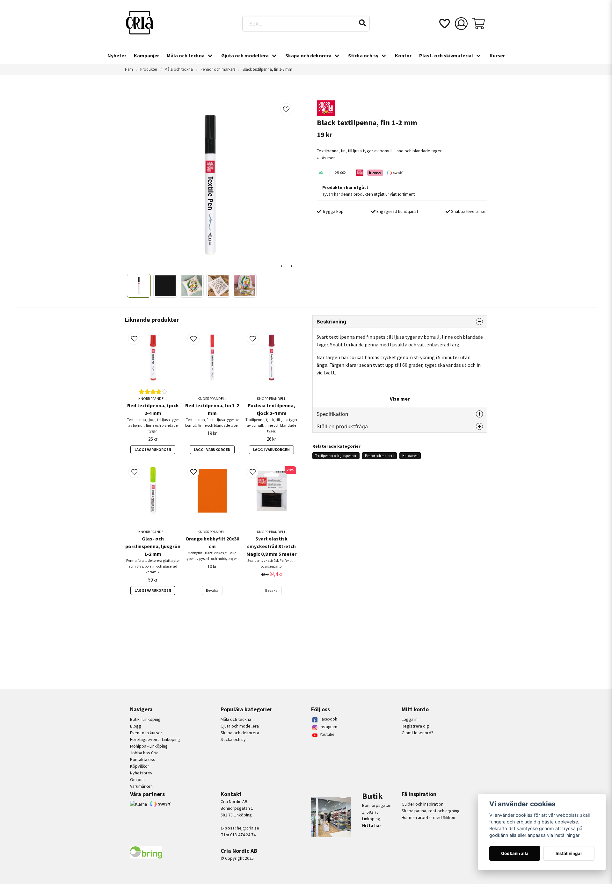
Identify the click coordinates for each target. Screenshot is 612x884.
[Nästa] (291, 266)
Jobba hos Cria (144, 753)
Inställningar (569, 853)
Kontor (403, 55)
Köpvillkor (139, 766)
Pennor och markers (217, 69)
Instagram (328, 726)
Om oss (137, 779)
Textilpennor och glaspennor (335, 455)
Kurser (497, 55)
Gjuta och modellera (245, 55)
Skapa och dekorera (308, 55)
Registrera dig (415, 726)
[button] (362, 22)
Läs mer (327, 158)
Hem (129, 69)
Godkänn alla (514, 853)
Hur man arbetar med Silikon (428, 817)
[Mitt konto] (461, 23)
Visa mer (400, 398)
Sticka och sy (363, 55)
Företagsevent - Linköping (155, 739)
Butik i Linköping (145, 719)
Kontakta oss (142, 759)
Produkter (148, 69)
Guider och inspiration (422, 804)
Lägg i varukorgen (153, 449)
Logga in (410, 719)
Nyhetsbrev (141, 773)
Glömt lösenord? (417, 732)
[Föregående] (282, 266)
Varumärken (141, 786)
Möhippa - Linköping (149, 746)
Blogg (135, 726)
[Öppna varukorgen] (478, 23)
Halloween (410, 455)
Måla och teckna (186, 55)
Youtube (327, 734)
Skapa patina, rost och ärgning (431, 811)
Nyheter (116, 55)
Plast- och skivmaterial (446, 55)
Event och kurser (146, 732)
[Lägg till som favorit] (444, 23)
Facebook (328, 719)
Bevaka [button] (212, 590)
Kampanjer (146, 55)
